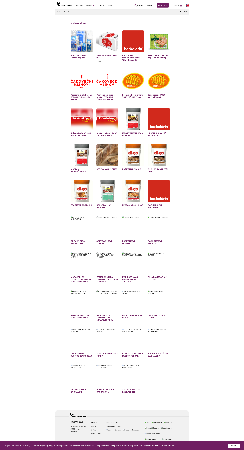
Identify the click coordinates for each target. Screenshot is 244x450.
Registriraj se (162, 5)
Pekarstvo (67, 12)
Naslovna (79, 5)
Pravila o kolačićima (168, 446)
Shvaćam (234, 445)
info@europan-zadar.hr (114, 426)
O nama (101, 5)
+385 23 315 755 (112, 422)
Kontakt (110, 5)
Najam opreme (96, 434)
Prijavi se (150, 5)
